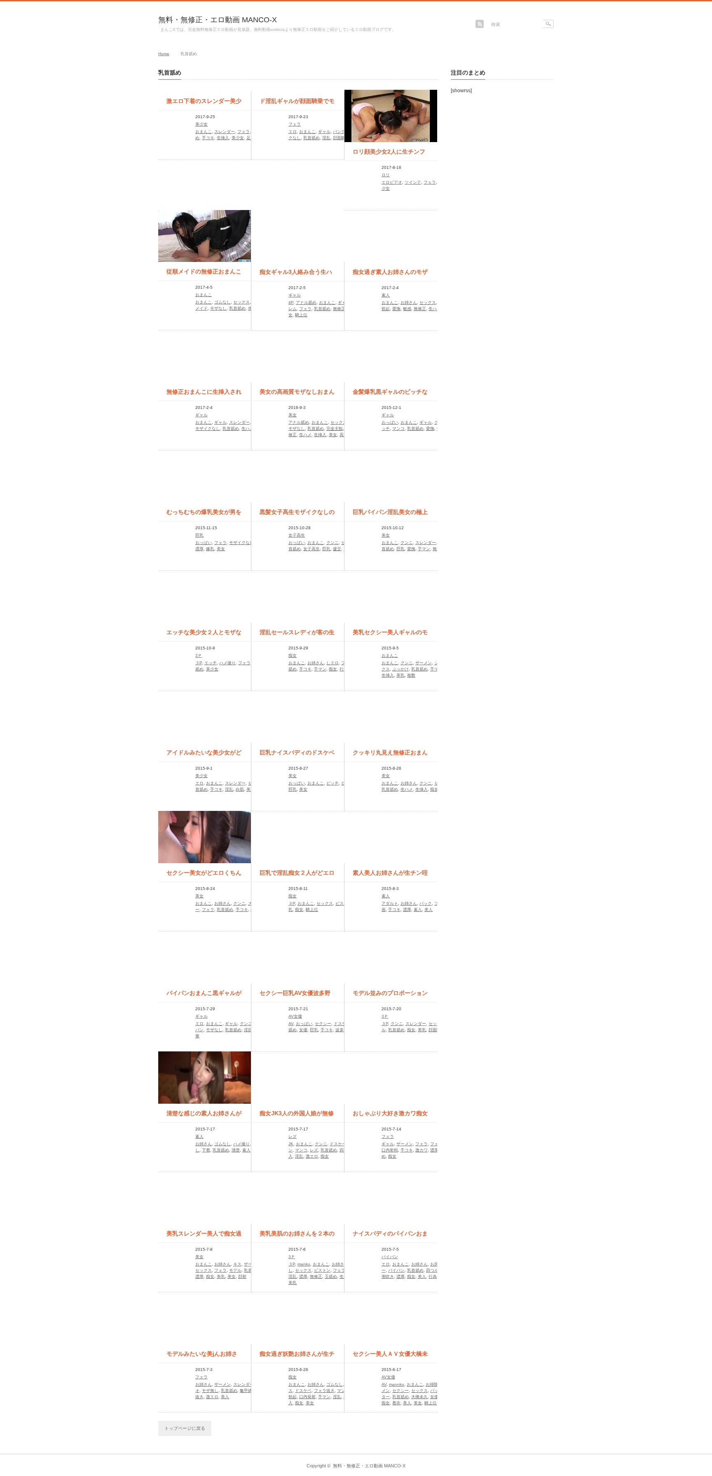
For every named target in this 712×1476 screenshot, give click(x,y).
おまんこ (203, 131)
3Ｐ (198, 655)
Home (163, 53)
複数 (411, 675)
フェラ (243, 131)
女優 (303, 1030)
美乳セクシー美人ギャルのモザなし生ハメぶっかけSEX (390, 635)
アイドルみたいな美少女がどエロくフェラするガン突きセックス (203, 755)
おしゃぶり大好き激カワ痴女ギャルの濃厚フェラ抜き (390, 1116)
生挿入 (223, 137)
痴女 (292, 655)
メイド (201, 308)
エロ (292, 131)
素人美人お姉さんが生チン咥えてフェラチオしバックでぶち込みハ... (390, 875)
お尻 (434, 1264)
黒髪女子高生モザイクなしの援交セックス (297, 515)
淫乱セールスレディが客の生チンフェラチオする (297, 635)
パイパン (390, 1256)
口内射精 (390, 1150)
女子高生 (296, 535)
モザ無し (210, 1390)
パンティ (341, 131)
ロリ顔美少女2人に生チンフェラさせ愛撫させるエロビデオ (390, 154)
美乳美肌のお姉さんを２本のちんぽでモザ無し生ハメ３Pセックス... (297, 1236)
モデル (235, 1270)
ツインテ (413, 182)
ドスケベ (342, 1023)
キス (237, 1264)
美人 (428, 909)
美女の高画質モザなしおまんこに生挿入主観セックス (297, 394)
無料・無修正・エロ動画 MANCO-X (217, 20)
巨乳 (199, 535)
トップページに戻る (184, 1428)
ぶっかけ (400, 669)
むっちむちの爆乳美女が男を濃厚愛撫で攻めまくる (203, 515)
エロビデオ (392, 182)
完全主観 (334, 428)
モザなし (218, 308)
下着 (206, 1150)
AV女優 (295, 1016)
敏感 (407, 308)
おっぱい (390, 422)
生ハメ (435, 308)
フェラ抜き (324, 1390)
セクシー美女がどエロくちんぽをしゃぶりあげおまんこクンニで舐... (203, 875)
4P (290, 302)
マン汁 (343, 1390)
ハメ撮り (227, 663)
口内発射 (307, 1396)
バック (425, 903)
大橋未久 (419, 1396)
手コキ (208, 137)
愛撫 (396, 308)
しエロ (332, 663)
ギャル (324, 131)
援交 (337, 548)
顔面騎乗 (341, 137)
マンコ (398, 428)
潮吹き (388, 1276)
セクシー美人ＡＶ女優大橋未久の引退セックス (390, 1356)
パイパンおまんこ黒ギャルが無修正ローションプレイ (203, 996)
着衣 (396, 1403)
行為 (344, 669)
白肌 (240, 789)
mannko (396, 1384)
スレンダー (224, 131)
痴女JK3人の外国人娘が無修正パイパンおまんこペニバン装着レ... (297, 1116)
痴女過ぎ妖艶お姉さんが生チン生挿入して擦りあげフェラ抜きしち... (297, 1356)
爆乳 (210, 548)
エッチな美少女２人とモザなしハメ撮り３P (203, 635)
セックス (241, 302)
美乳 (400, 675)
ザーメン (423, 663)
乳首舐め (311, 137)
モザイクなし (207, 428)
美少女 (201, 124)
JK (290, 1144)
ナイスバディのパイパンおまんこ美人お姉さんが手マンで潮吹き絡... (390, 1236)
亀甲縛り (248, 1390)
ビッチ (332, 783)
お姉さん (408, 302)
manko (303, 1264)
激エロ (312, 1156)
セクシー (323, 1023)
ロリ (386, 175)
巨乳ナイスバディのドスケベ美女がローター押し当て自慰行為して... (297, 755)
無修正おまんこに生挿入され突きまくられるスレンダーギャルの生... (203, 394)
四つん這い (436, 1270)
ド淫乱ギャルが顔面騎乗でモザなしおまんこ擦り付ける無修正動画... (297, 104)
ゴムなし (222, 302)
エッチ (210, 663)
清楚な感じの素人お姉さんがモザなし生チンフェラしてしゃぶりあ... (203, 1116)
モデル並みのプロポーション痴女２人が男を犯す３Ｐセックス (390, 996)
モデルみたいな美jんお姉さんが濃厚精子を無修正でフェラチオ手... (203, 1356)
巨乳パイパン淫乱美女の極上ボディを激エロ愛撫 (390, 515)
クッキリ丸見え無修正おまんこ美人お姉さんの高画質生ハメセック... (390, 755)
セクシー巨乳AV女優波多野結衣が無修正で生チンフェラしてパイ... (297, 996)
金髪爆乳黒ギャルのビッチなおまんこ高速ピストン (390, 394)
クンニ (332, 542)
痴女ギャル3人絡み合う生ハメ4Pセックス (296, 275)
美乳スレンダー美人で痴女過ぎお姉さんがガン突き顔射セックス (203, 1236)
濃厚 (199, 548)
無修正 (339, 308)
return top (548, 1448)
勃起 (386, 308)
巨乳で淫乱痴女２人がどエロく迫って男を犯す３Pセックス (297, 875)
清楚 (236, 1150)
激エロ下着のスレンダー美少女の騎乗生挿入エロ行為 (203, 104)
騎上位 (301, 315)
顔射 (242, 1276)
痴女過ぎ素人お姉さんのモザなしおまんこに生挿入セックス (390, 275)
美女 (292, 415)
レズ (292, 1136)
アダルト (390, 903)
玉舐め (331, 1276)
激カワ (421, 1150)
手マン (424, 548)
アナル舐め (306, 302)
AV (290, 1023)
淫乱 (326, 137)
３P (198, 663)
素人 (386, 295)
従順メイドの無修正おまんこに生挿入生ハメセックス (203, 274)
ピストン (343, 903)
